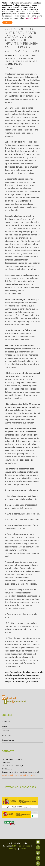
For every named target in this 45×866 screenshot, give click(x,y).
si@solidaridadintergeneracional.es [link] (15, 775)
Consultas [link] (5, 731)
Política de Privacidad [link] (21, 846)
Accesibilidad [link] (33, 775)
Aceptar (7, 22)
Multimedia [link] (6, 721)
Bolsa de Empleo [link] (8, 740)
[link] (20, 808)
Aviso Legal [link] (13, 848)
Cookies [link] (22, 848)
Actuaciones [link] (6, 735)
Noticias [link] (5, 726)
